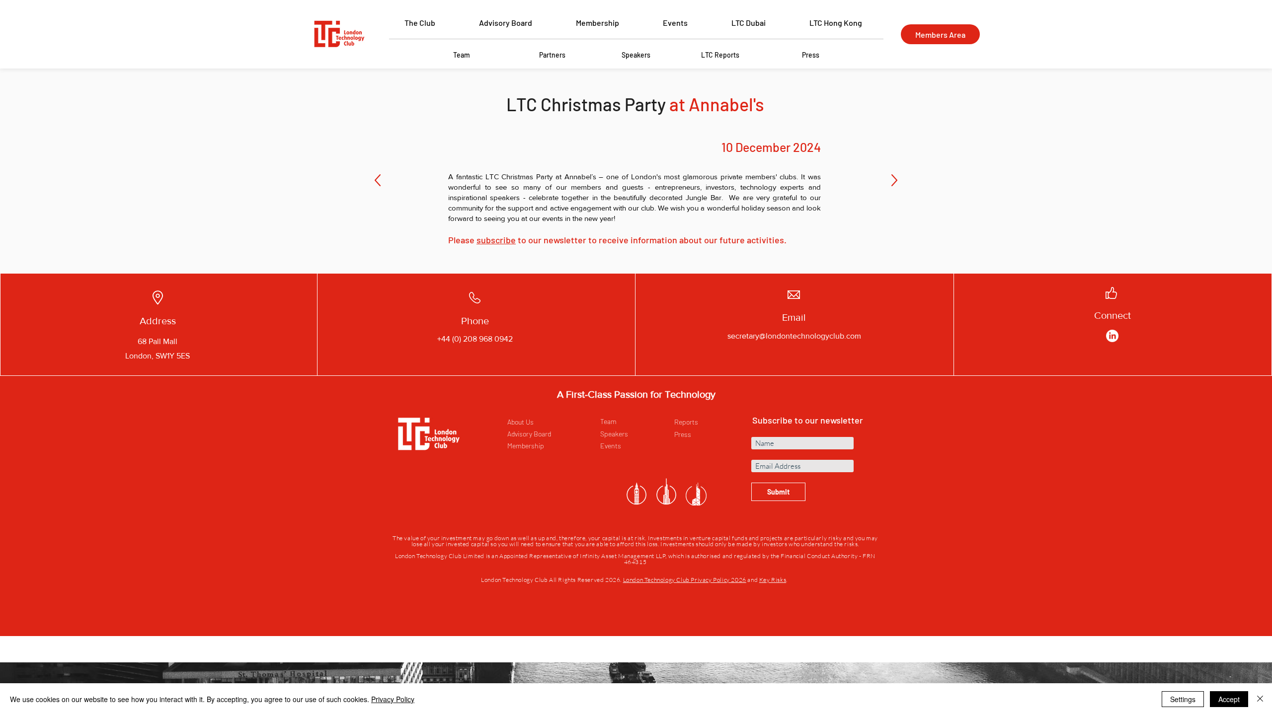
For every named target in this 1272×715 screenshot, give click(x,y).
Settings (1182, 699)
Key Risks (772, 579)
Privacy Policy (392, 699)
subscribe (496, 239)
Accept (1229, 699)
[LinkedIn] (1112, 336)
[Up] (378, 180)
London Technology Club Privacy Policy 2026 (684, 579)
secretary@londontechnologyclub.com (794, 336)
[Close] (1260, 699)
